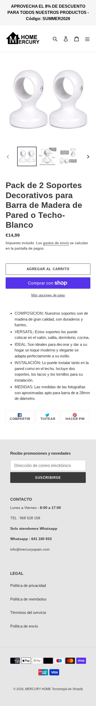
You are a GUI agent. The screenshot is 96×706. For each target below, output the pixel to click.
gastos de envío (56, 243)
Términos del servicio (28, 612)
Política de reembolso (28, 599)
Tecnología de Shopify (67, 689)
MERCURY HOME (38, 689)
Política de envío (24, 626)
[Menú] (87, 38)
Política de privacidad (28, 585)
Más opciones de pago (48, 295)
